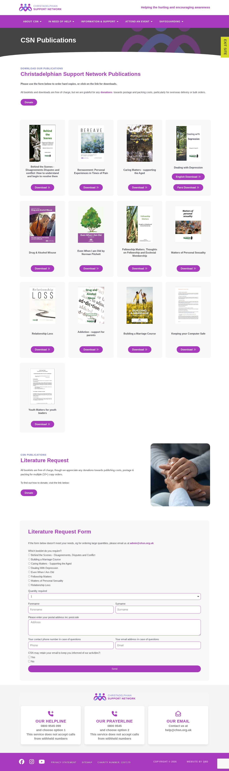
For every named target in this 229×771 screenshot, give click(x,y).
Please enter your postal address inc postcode (53, 617)
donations (106, 92)
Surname (120, 603)
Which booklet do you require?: (45, 550)
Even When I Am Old (42, 572)
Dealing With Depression (44, 568)
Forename (33, 603)
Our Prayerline (114, 721)
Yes (33, 657)
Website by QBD (197, 761)
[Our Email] (178, 713)
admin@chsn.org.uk (142, 543)
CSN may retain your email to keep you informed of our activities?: (64, 652)
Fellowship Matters (41, 576)
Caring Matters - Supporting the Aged (51, 563)
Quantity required (37, 590)
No (32, 661)
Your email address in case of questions (137, 639)
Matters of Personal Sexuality (47, 580)
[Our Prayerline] (114, 713)
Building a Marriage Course (46, 559)
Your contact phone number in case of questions (54, 639)
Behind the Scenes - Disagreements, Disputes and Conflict (63, 555)
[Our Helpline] (50, 713)
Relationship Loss (40, 585)
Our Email (178, 721)
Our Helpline (51, 721)
